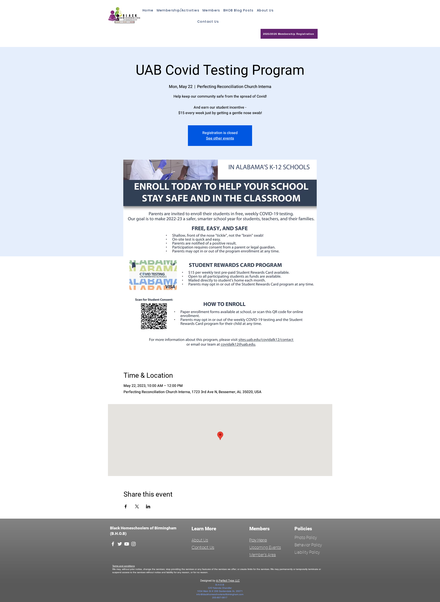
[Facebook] (113, 544)
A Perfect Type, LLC (228, 580)
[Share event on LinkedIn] (148, 506)
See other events (220, 138)
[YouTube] (126, 544)
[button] (211, 10)
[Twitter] (120, 544)
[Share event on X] (137, 506)
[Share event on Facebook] (126, 506)
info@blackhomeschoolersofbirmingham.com (219, 594)
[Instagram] (133, 544)
